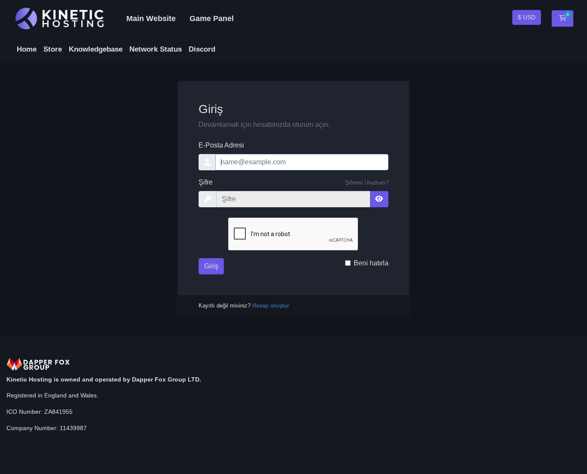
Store (52, 49)
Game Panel (212, 18)
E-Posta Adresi (221, 145)
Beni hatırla (371, 263)
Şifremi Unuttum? (366, 182)
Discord (202, 49)
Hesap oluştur (270, 305)
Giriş (211, 266)
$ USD (526, 17)
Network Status (155, 49)
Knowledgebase (95, 49)
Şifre (206, 182)
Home (27, 49)
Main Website (151, 18)
